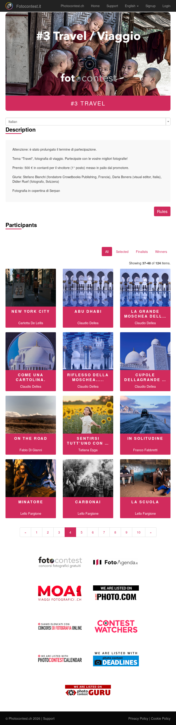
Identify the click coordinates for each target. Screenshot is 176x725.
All (107, 251)
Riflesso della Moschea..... (88, 377)
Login (166, 5)
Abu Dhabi (88, 311)
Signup (151, 5)
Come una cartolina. (31, 377)
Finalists (142, 251)
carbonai (88, 501)
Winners (161, 251)
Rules (162, 211)
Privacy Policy (138, 718)
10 (138, 532)
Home (95, 5)
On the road (30, 438)
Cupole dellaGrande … (145, 377)
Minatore (30, 501)
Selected (122, 251)
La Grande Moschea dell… (145, 314)
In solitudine (145, 438)
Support (112, 5)
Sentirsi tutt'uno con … (88, 441)
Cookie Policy (160, 718)
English (130, 5)
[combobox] (88, 121)
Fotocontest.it (28, 6)
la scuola (145, 501)
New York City (30, 311)
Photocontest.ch (72, 5)
